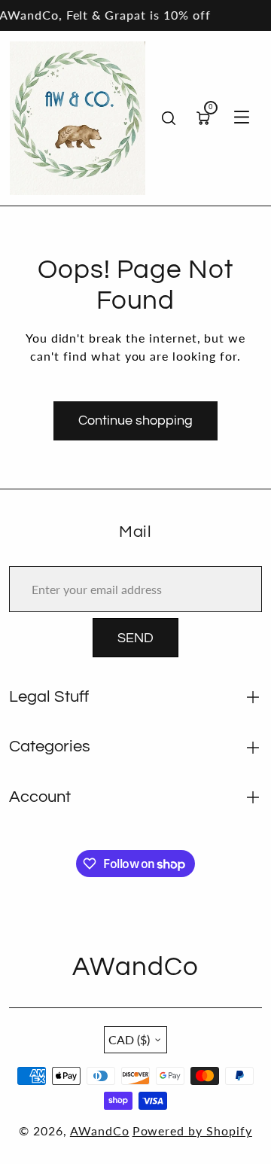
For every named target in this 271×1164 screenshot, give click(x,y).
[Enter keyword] (168, 118)
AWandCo (99, 1130)
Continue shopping (135, 420)
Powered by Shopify (192, 1130)
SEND (135, 638)
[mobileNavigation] (241, 118)
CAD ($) (129, 1039)
